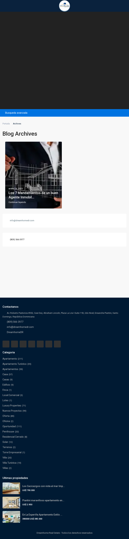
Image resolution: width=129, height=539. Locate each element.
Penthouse (8, 431)
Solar (5, 442)
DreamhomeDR (15, 332)
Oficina (6, 421)
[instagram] (57, 344)
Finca (5, 390)
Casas (6, 379)
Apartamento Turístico (15, 364)
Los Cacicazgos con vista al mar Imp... (43, 486)
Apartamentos (10, 369)
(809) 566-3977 (17, 239)
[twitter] (23, 344)
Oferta (6, 416)
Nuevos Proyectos (12, 410)
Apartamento (10, 358)
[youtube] (48, 344)
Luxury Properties (12, 405)
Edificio (6, 384)
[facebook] (6, 344)
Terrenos (7, 447)
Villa (5, 457)
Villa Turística (9, 462)
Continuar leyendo (17, 202)
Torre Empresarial (12, 452)
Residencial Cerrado (13, 436)
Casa (5, 374)
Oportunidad (9, 426)
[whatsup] (14, 344)
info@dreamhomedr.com (20, 327)
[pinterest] (40, 344)
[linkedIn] (31, 344)
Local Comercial (11, 395)
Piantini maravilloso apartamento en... (43, 500)
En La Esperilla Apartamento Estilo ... (42, 514)
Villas (5, 468)
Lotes (5, 400)
